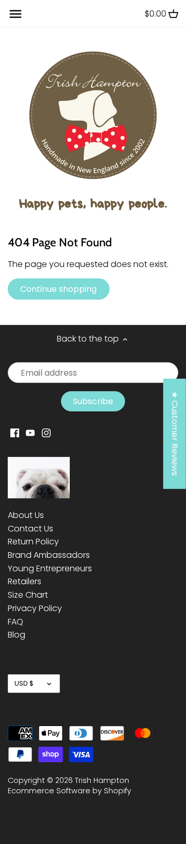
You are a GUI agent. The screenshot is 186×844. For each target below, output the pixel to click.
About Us (26, 515)
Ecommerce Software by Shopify (69, 791)
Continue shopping (58, 289)
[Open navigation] (15, 14)
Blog (16, 635)
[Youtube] (30, 432)
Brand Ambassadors (49, 555)
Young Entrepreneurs (50, 568)
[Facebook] (14, 432)
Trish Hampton (102, 780)
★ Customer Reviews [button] (175, 433)
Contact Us (30, 529)
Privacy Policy (35, 608)
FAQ (15, 622)
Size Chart (28, 595)
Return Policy (33, 541)
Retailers (24, 581)
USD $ (24, 683)
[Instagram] (46, 432)
